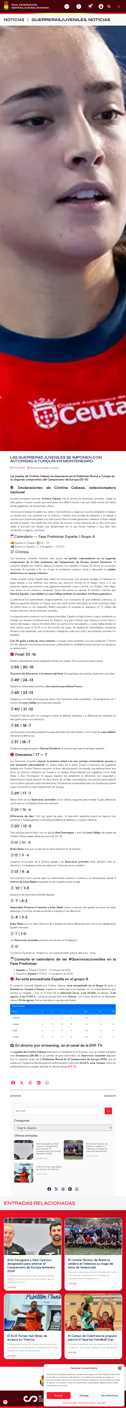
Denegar (84, 1395)
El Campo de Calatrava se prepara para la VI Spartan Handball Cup (92, 1337)
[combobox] (59, 1111)
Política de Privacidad (86, 1402)
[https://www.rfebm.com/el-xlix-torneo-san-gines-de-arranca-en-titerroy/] (23, 1173)
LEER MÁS (11, 1287)
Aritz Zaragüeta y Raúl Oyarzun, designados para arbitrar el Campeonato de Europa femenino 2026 (48, 1148)
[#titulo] (5, 1402)
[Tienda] (78, 6)
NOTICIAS (14, 19)
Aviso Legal (101, 1402)
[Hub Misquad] (101, 6)
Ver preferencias (109, 1395)
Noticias (99, 19)
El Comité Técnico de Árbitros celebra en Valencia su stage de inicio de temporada (97, 1147)
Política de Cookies (69, 1402)
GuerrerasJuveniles (59, 19)
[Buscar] (108, 1111)
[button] (119, 1368)
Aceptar (59, 1395)
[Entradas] (66, 6)
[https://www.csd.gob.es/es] (35, 1398)
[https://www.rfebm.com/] (25, 6)
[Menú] (119, 6)
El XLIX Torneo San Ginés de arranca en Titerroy (49, 1167)
